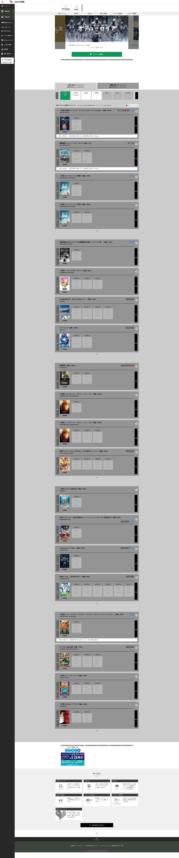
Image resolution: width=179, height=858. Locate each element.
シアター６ (76, 212)
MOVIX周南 (20, 2)
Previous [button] (57, 32)
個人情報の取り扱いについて (92, 845)
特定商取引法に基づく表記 (117, 845)
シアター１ (76, 373)
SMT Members (7, 31)
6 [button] (100, 47)
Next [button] (136, 32)
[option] (96, 32)
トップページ (7, 6)
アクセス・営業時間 (131, 13)
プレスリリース (80, 845)
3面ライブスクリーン (6, 27)
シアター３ (76, 249)
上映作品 (76, 13)
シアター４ (87, 150)
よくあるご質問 (7, 44)
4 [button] (96, 47)
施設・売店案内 (103, 13)
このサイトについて (104, 845)
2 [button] (93, 47)
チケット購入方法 (8, 35)
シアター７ (76, 584)
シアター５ (87, 306)
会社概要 (72, 845)
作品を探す (7, 16)
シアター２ (76, 118)
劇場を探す (7, 11)
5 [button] (98, 47)
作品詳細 (65, 131)
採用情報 (6, 49)
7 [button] (102, 47)
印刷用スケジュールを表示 (133, 105)
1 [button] (91, 47)
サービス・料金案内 (117, 13)
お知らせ (90, 13)
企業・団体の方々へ (8, 53)
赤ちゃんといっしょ (8, 40)
